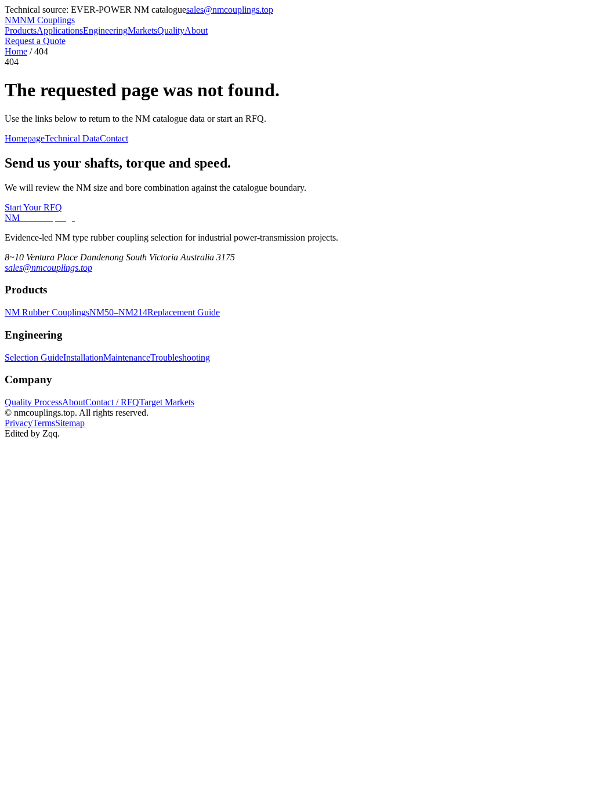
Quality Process (33, 402)
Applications (60, 30)
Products (21, 30)
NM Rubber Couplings (47, 312)
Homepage (25, 138)
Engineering (105, 30)
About (196, 30)
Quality (170, 30)
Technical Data (72, 138)
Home (16, 51)
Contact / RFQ (112, 402)
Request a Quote (35, 41)
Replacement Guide (183, 312)
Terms (43, 423)
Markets (142, 30)
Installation (83, 357)
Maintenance (126, 357)
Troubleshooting (180, 357)
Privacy (18, 423)
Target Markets (166, 402)
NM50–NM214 (118, 312)
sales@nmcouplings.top (229, 9)
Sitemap (70, 423)
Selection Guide (34, 357)
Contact (114, 138)
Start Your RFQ (33, 207)
